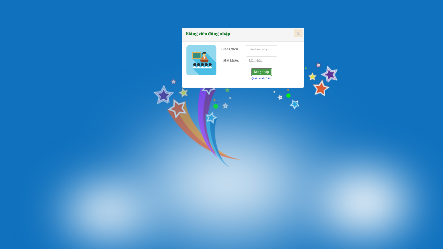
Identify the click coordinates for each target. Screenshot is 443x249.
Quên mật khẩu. (261, 78)
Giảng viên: (230, 49)
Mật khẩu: (231, 60)
